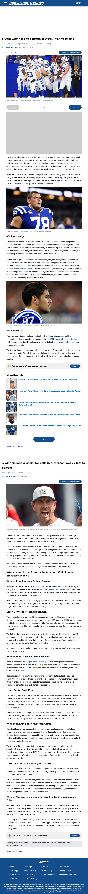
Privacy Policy (65, 870)
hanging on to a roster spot (36, 662)
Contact (44, 867)
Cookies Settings (31, 878)
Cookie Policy (29, 874)
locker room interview (23, 269)
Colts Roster (18, 446)
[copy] (19, 52)
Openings (28, 867)
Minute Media (13, 884)
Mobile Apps (14, 870)
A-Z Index (13, 878)
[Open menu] (5, 3)
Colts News (17, 852)
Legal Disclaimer (48, 874)
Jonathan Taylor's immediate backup (55, 589)
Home (8, 446)
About (11, 867)
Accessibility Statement (69, 874)
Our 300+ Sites (65, 867)
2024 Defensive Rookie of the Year (63, 339)
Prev (13, 107)
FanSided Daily (30, 870)
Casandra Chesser (13, 47)
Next (75, 107)
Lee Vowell (10, 476)
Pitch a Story (46, 870)
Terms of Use (14, 874)
